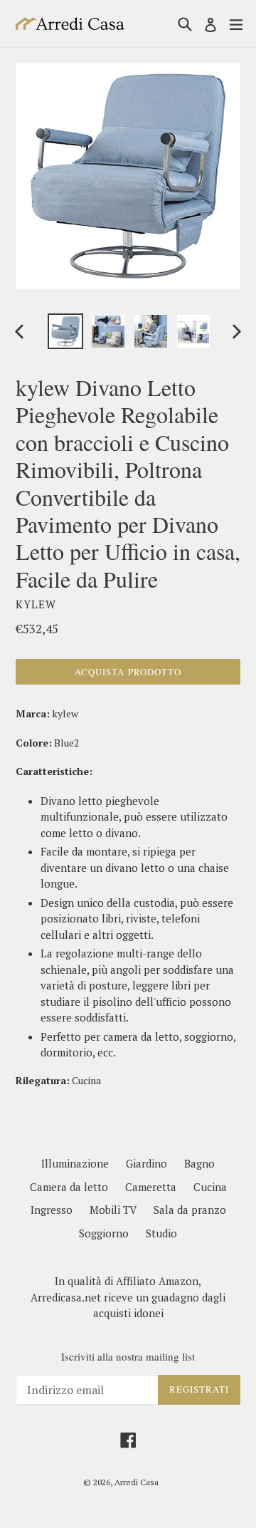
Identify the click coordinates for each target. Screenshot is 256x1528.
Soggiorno (104, 1233)
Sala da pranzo (190, 1209)
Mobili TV (113, 1209)
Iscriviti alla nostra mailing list (128, 1356)
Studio (161, 1233)
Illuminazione (75, 1163)
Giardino (146, 1163)
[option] (65, 331)
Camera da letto (69, 1187)
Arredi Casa (136, 1482)
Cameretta (150, 1187)
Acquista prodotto (128, 671)
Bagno (199, 1163)
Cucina (210, 1187)
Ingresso (52, 1209)
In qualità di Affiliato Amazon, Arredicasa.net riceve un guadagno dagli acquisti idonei (128, 1297)
